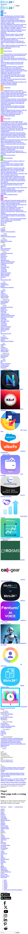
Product (2, 811)
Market (2, 866)
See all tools (4, 222)
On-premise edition (5, 845)
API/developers (4, 870)
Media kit (3, 814)
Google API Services (6, 871)
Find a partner (4, 874)
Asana (2, 851)
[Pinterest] (5, 925)
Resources (3, 842)
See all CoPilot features (6, 221)
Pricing (2, 224)
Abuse (5, 888)
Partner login (4, 877)
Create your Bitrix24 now (7, 761)
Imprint (5, 887)
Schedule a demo (5, 828)
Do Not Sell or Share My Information (13, 889)
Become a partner (5, 876)
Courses (3, 831)
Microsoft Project (5, 859)
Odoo (2, 863)
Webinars (3, 824)
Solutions (3, 837)
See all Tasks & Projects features (9, 84)
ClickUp (3, 852)
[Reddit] (6, 929)
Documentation (4, 848)
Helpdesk (3, 823)
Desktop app (4, 869)
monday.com (4, 853)
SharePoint (3, 862)
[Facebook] (5, 904)
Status (2, 830)
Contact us (3, 816)
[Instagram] (5, 917)
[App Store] (5, 895)
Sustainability (4, 818)
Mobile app (3, 867)
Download (3, 846)
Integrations (3, 367)
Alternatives (4, 839)
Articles (2, 835)
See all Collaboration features (8, 115)
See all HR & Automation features (9, 194)
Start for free (4, 4)
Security (6, 885)
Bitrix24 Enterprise (5, 820)
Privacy (5, 882)
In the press (3, 817)
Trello (2, 856)
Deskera (3, 860)
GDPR (5, 884)
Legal (5, 880)
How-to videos (4, 825)
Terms (5, 881)
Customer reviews (5, 838)
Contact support (4, 827)
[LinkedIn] (5, 921)
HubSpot (3, 857)
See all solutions (5, 366)
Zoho (2, 855)
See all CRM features (6, 48)
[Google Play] (6, 899)
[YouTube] (6, 913)
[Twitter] (6, 908)
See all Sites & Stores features (8, 155)
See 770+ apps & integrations (8, 708)
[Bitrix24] (7, 2)
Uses (2, 841)
